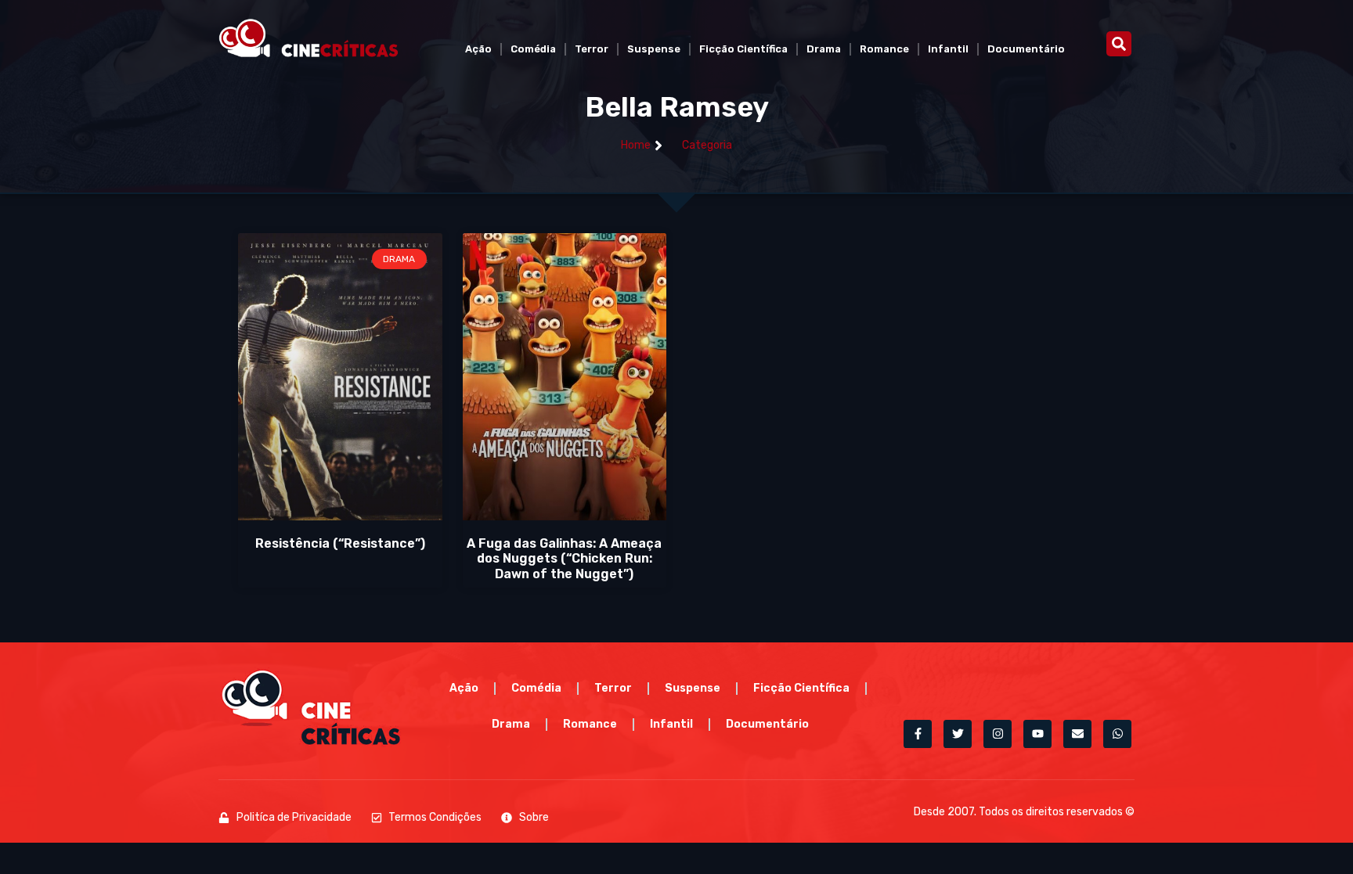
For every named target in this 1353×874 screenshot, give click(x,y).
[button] (1118, 43)
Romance (884, 49)
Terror (591, 49)
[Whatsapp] (1117, 734)
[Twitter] (957, 734)
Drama (823, 49)
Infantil (948, 49)
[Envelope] (1077, 734)
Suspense (653, 49)
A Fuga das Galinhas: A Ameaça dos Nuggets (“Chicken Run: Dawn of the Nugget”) (564, 558)
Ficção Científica (743, 49)
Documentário (1026, 49)
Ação (478, 49)
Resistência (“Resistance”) (340, 543)
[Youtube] (1037, 734)
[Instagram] (997, 734)
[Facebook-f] (918, 734)
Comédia (533, 49)
